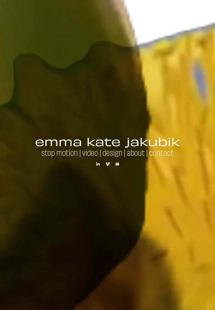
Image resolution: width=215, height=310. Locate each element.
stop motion (59, 152)
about (136, 152)
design (112, 152)
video (90, 152)
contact (161, 152)
